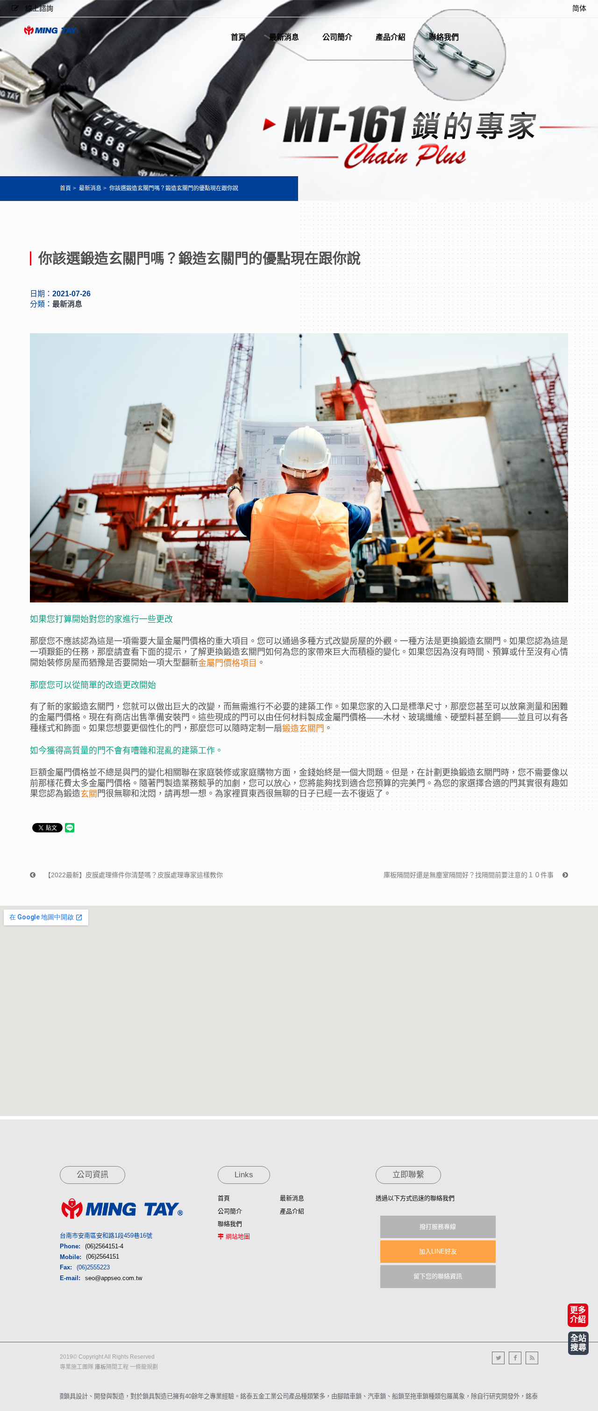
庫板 (100, 1367)
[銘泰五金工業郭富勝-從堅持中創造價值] (51, 30)
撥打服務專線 (438, 1226)
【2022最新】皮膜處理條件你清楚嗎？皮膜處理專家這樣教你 (133, 875)
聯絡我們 (230, 1223)
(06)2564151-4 (104, 1246)
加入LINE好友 (438, 1251)
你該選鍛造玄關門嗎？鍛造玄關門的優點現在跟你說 (173, 188)
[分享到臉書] (515, 1358)
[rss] (532, 1358)
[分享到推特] (498, 1358)
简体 (579, 8)
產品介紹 (292, 1211)
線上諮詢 (38, 8)
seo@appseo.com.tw (113, 1278)
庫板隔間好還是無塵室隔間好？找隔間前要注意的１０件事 (469, 875)
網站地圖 (238, 1236)
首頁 (65, 188)
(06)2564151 (102, 1257)
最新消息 (90, 188)
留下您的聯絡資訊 (437, 1276)
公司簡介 (230, 1211)
